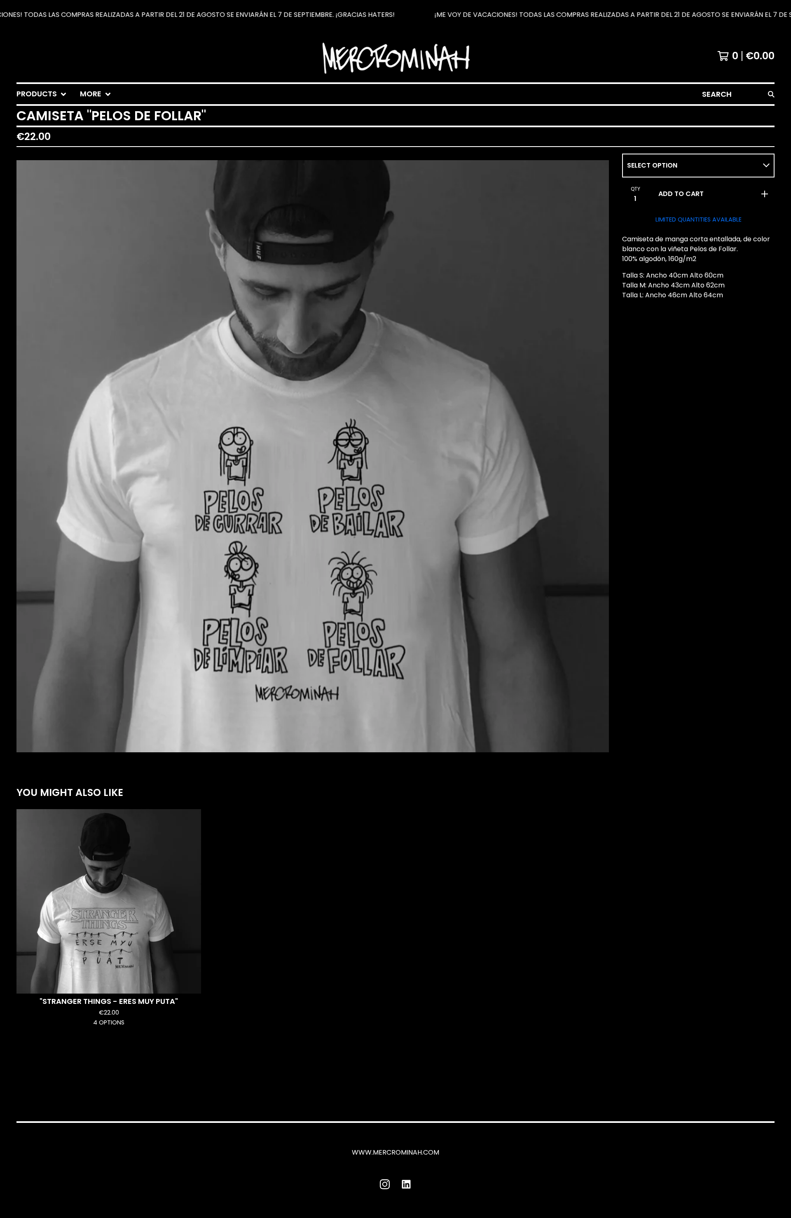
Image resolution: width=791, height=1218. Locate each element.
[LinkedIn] (406, 1184)
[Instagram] (384, 1184)
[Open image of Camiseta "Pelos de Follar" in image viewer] (312, 456)
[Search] (771, 94)
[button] (395, 15)
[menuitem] (41, 94)
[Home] (395, 56)
